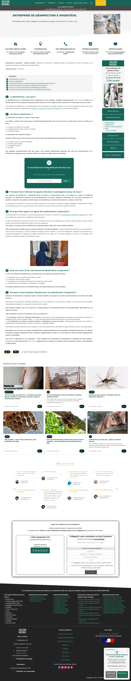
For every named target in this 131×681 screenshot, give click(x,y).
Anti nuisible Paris (35, 601)
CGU (82, 562)
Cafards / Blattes (110, 122)
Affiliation (65, 648)
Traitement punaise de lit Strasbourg (114, 607)
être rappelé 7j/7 (81, 9)
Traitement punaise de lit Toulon (113, 612)
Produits (69, 3)
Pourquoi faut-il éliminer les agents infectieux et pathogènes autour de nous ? (32, 83)
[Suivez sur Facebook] (59, 667)
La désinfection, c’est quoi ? (17, 79)
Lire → (39, 406)
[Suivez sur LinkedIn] (68, 667)
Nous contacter (100, 3)
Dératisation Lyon (60, 607)
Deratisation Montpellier (62, 610)
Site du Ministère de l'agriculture (108, 633)
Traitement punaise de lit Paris (113, 597)
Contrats (60, 3)
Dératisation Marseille (61, 601)
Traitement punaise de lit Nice (113, 603)
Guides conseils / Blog (80, 3)
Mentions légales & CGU (65, 641)
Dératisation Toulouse (61, 605)
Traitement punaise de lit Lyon (113, 599)
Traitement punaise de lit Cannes (113, 608)
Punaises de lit (109, 124)
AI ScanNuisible (65, 660)
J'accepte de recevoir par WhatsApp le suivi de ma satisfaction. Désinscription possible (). (92, 566)
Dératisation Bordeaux (61, 608)
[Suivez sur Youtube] (71, 667)
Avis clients (65, 652)
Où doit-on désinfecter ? (16, 81)
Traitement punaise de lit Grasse (113, 605)
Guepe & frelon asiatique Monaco (89, 623)
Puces (106, 128)
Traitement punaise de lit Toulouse (114, 610)
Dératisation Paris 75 (61, 599)
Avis (91, 3)
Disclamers (65, 645)
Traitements (51, 3)
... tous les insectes (110, 130)
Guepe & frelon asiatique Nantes (89, 613)
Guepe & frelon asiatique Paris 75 (89, 599)
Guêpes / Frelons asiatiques (113, 126)
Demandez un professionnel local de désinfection (45, 108)
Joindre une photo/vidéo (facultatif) (91, 548)
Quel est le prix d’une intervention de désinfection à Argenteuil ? (28, 87)
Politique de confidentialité (65, 637)
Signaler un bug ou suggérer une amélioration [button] (34, 352)
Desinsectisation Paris (37, 597)
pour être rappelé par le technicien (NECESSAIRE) (92, 562)
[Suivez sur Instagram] (62, 667)
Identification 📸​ (40, 3)
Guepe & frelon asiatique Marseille (89, 601)
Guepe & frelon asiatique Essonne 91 (90, 607)
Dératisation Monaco (61, 612)
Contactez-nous (10, 341)
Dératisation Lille (60, 603)
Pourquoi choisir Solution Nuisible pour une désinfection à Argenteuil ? (30, 89)
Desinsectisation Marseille (38, 599)
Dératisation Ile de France (62, 597)
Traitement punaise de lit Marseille (114, 601)
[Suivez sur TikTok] (65, 667)
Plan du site (65, 656)
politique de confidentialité (93, 567)
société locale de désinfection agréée (72, 215)
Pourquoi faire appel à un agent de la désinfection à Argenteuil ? (28, 85)
